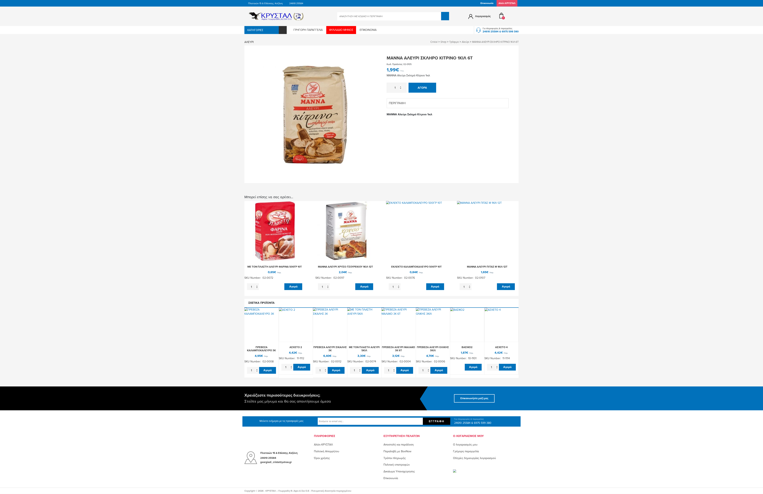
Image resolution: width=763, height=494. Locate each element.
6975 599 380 (510, 31)
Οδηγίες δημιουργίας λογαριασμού (474, 458)
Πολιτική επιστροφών (396, 464)
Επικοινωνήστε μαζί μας (474, 398)
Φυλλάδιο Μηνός (341, 30)
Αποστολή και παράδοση (398, 444)
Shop (443, 42)
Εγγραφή (436, 421)
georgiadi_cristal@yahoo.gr (276, 462)
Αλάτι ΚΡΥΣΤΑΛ (323, 444)
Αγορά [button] (293, 286)
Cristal (434, 42)
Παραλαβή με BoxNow (397, 451)
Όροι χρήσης (322, 458)
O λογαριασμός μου (465, 444)
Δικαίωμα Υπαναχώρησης (399, 471)
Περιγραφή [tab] (397, 103)
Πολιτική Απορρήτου (326, 451)
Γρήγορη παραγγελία (308, 30)
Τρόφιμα (454, 42)
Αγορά (422, 87)
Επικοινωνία (486, 3)
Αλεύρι (249, 42)
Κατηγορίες (255, 30)
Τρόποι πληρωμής (394, 458)
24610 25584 (296, 3)
